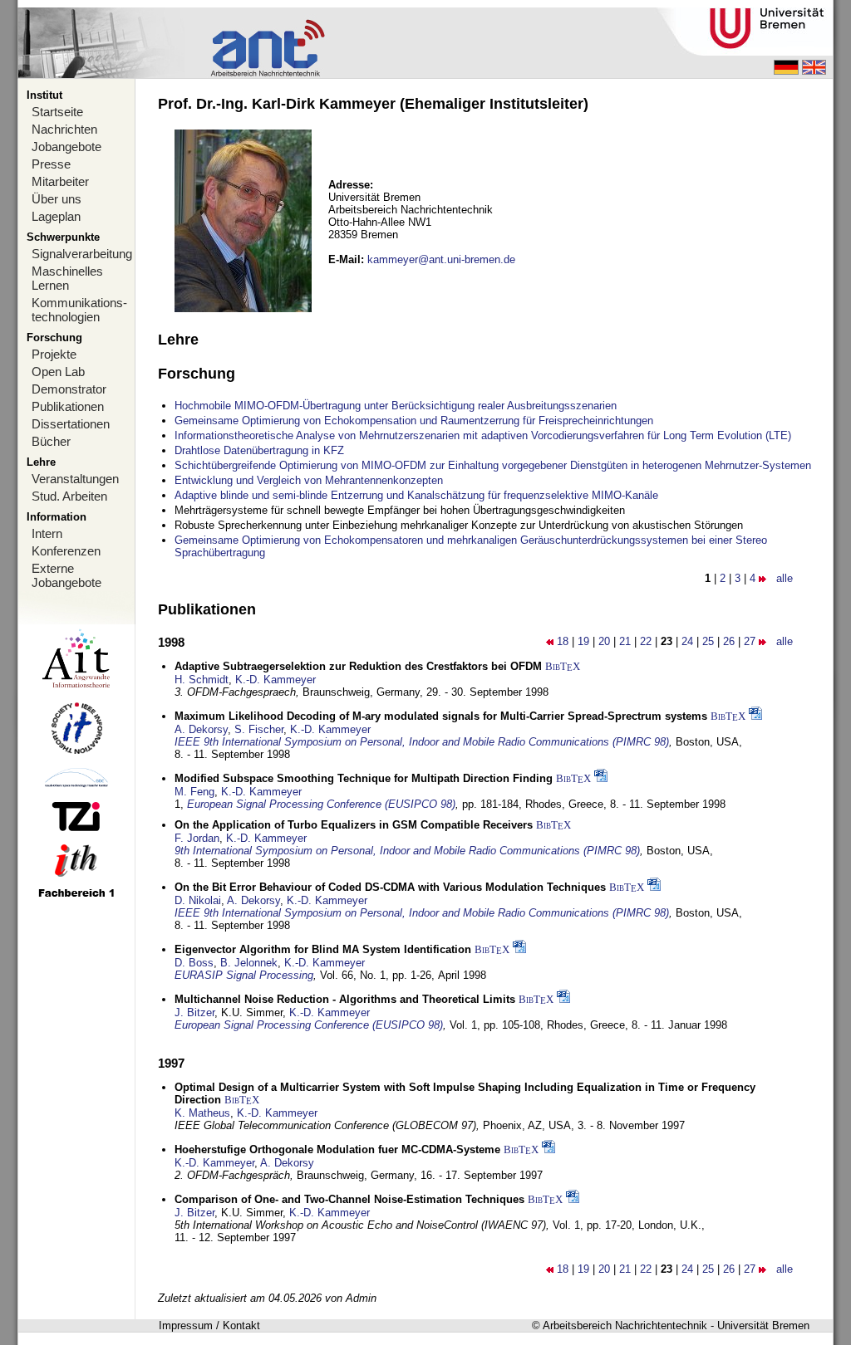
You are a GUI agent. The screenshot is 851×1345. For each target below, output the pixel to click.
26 (729, 641)
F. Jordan (197, 838)
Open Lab (58, 371)
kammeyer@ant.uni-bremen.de (441, 259)
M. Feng (194, 791)
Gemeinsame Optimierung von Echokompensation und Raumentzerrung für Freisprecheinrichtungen (414, 420)
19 (583, 641)
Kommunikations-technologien (79, 310)
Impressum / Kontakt (209, 1325)
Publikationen (68, 406)
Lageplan (56, 216)
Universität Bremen (763, 1325)
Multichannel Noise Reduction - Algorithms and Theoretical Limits (345, 999)
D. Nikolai (198, 900)
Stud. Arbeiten (69, 496)
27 (749, 641)
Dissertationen (71, 424)
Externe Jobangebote (66, 575)
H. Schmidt (202, 679)
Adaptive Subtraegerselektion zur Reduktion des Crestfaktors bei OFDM (358, 666)
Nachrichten (64, 129)
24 (687, 641)
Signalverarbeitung (82, 254)
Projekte (54, 354)
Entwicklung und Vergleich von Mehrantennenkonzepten (309, 480)
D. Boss (194, 962)
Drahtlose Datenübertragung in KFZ (259, 450)
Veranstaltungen (75, 479)
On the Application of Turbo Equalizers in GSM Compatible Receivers (354, 825)
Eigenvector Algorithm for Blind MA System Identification (323, 949)
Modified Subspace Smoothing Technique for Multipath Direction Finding (364, 778)
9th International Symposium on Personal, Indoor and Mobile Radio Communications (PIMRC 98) (407, 850)
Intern (47, 533)
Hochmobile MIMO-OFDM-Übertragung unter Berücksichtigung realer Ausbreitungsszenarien (396, 405)
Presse (51, 164)
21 (625, 641)
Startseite (57, 112)
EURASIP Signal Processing (244, 975)
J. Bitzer (194, 1012)
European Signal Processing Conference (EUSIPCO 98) (321, 804)
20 (604, 641)
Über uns (56, 199)
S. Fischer (258, 729)
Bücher (51, 441)
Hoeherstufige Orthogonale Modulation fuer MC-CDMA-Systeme (337, 1149)
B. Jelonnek (249, 962)
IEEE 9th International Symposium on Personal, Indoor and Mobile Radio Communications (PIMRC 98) (422, 742)
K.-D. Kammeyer (275, 679)
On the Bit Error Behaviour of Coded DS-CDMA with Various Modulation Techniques (390, 887)
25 (708, 641)
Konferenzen (66, 551)
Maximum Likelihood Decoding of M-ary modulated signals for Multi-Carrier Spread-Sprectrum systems (441, 716)
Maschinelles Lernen (67, 278)
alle (784, 578)
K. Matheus (202, 1113)
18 (562, 641)
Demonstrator (69, 389)
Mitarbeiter (60, 181)
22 (646, 641)
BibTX (562, 666)
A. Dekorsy (201, 729)
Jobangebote (66, 146)
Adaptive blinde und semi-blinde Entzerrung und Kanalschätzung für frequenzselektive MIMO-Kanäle (416, 495)
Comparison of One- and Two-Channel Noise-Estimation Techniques (349, 1199)
